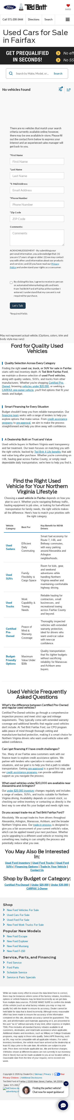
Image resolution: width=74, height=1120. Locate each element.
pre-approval (23, 422)
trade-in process (42, 824)
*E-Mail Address (18, 183)
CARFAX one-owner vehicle (18, 390)
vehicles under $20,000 (35, 386)
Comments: (16, 226)
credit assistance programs (21, 772)
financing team (10, 415)
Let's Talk (17, 305)
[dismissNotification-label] (66, 1083)
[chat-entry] (63, 1105)
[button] (13, 20)
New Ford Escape (16, 936)
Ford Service (14, 962)
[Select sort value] (68, 89)
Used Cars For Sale (17, 915)
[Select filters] (60, 90)
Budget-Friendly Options (11, 660)
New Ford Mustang (17, 946)
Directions (33, 19)
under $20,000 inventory (20, 790)
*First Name (16, 155)
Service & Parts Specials (21, 977)
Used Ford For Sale (17, 919)
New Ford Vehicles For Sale (22, 910)
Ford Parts (12, 967)
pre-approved (35, 768)
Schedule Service (16, 972)
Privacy (47, 1074)
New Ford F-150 (15, 951)
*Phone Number (18, 198)
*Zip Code (15, 212)
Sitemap (38, 1074)
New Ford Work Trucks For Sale (25, 924)
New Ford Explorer (17, 941)
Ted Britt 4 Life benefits (47, 451)
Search (58, 73)
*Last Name (16, 169)
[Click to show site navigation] (68, 20)
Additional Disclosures (31, 1077)
